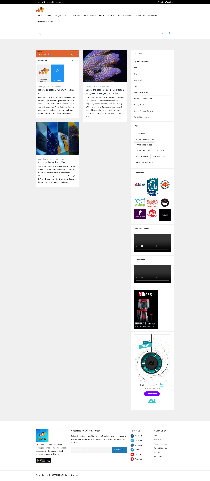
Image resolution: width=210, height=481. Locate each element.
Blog (170, 33)
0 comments (56, 87)
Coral (135, 74)
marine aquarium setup (145, 139)
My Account (140, 16)
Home (40, 16)
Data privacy (158, 452)
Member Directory (45, 22)
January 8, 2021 (43, 87)
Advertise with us (160, 444)
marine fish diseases (144, 145)
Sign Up (111, 16)
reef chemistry (142, 156)
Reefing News (139, 105)
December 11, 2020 (45, 159)
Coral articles (138, 80)
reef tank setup (159, 156)
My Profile (152, 16)
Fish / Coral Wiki (48, 2)
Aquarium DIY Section (141, 61)
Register (170, 2)
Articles (75, 16)
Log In (101, 16)
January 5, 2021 (91, 87)
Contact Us (59, 2)
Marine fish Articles (141, 92)
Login (162, 2)
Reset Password (124, 16)
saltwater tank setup (144, 162)
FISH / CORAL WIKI (61, 16)
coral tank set (142, 133)
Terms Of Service (160, 448)
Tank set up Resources (142, 117)
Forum (38, 2)
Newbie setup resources (143, 98)
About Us (157, 440)
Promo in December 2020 (51, 162)
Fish (135, 86)
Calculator (89, 16)
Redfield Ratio (160, 151)
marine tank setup (143, 151)
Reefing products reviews (143, 111)
